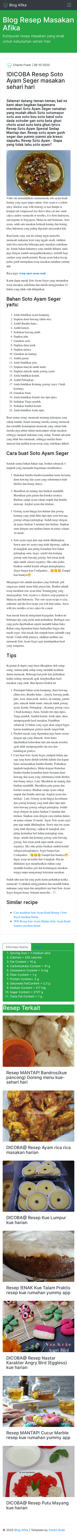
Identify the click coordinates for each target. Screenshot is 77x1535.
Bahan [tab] (38, 947)
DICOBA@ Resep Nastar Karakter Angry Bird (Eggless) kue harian (36, 1362)
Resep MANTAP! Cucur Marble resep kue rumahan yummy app (38, 1435)
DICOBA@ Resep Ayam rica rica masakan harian (38, 1150)
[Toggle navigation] (69, 5)
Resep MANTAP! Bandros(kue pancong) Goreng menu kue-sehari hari (36, 1077)
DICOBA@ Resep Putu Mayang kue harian (37, 1505)
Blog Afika (17, 5)
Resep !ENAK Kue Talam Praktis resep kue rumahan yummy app (38, 1290)
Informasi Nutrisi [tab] (17, 947)
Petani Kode (57, 1530)
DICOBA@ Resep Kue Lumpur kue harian (36, 1220)
